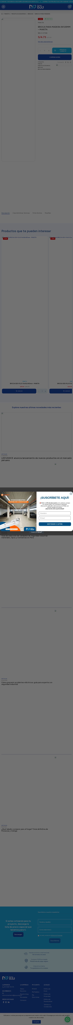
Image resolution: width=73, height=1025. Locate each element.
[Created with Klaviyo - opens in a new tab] (36, 532)
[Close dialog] (71, 494)
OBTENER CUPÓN (55, 524)
